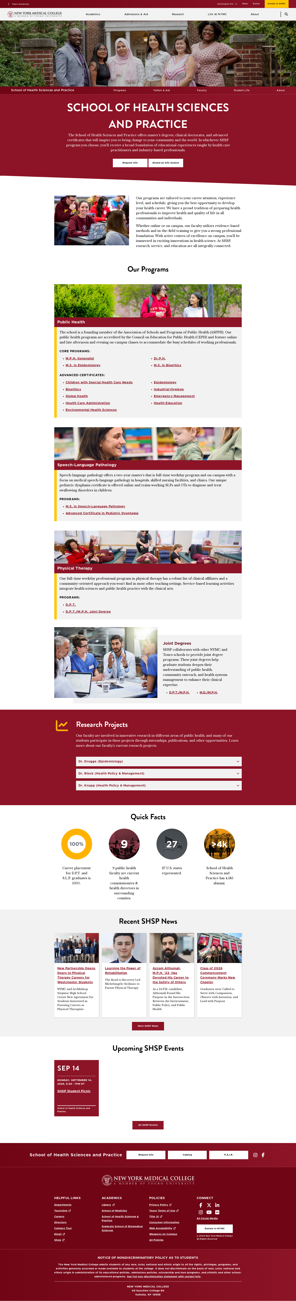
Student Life (241, 90)
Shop (57, 1240)
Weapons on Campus (163, 1234)
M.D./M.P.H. (209, 692)
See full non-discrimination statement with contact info (164, 1276)
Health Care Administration (88, 403)
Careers (59, 1216)
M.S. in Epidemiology (83, 365)
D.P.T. (71, 604)
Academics (93, 14)
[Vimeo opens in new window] (209, 1213)
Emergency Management (174, 396)
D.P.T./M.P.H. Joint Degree (88, 611)
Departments (63, 1205)
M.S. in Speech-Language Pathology (95, 506)
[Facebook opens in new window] (201, 1206)
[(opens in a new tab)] (256, 1155)
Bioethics (73, 389)
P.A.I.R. (228, 1155)
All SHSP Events (148, 1125)
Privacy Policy (158, 1205)
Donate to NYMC (275, 4)
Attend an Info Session (163, 163)
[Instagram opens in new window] (201, 1213)
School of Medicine (114, 1211)
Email (58, 1234)
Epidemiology (165, 382)
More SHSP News (148, 1026)
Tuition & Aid (161, 90)
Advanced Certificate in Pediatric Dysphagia (102, 513)
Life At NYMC (217, 14)
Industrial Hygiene (169, 389)
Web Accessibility (160, 1228)
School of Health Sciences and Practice (42, 90)
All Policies (156, 1240)
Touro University (20, 4)
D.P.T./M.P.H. (179, 692)
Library (106, 1205)
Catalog (180, 1155)
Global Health (77, 396)
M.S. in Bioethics (167, 365)
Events (256, 4)
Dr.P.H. (160, 358)
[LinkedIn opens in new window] (217, 1206)
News (245, 4)
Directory (60, 1222)
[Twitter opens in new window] (209, 1206)
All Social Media (207, 1218)
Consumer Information (164, 1222)
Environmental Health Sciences (91, 409)
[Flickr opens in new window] (217, 1213)
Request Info (130, 163)
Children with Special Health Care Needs (99, 382)
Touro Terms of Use (162, 1211)
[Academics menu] (102, 14)
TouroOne (61, 1211)
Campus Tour (63, 1228)
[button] (227, 4)
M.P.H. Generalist (80, 358)
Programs (120, 90)
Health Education (168, 403)
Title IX (154, 1216)
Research (178, 14)
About (255, 14)
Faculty (202, 90)
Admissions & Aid (136, 14)
